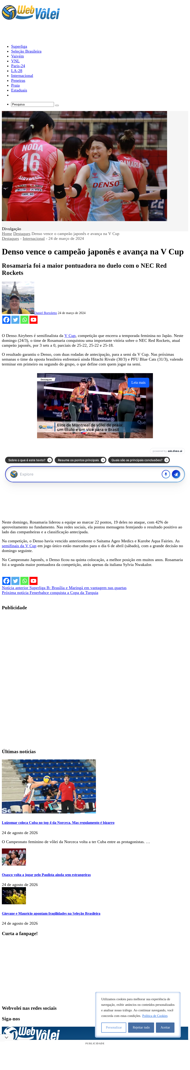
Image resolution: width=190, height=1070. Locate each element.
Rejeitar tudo (141, 1027)
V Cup (70, 335)
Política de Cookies (155, 1016)
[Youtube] (33, 320)
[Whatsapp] (24, 320)
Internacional (34, 238)
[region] (138, 1015)
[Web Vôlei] (31, 17)
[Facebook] (6, 320)
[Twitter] (15, 320)
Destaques (21, 233)
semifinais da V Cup (19, 545)
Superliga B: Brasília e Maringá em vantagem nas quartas (64, 587)
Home (7, 233)
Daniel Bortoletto (45, 313)
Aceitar (165, 1027)
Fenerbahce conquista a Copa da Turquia (50, 592)
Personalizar (114, 1027)
